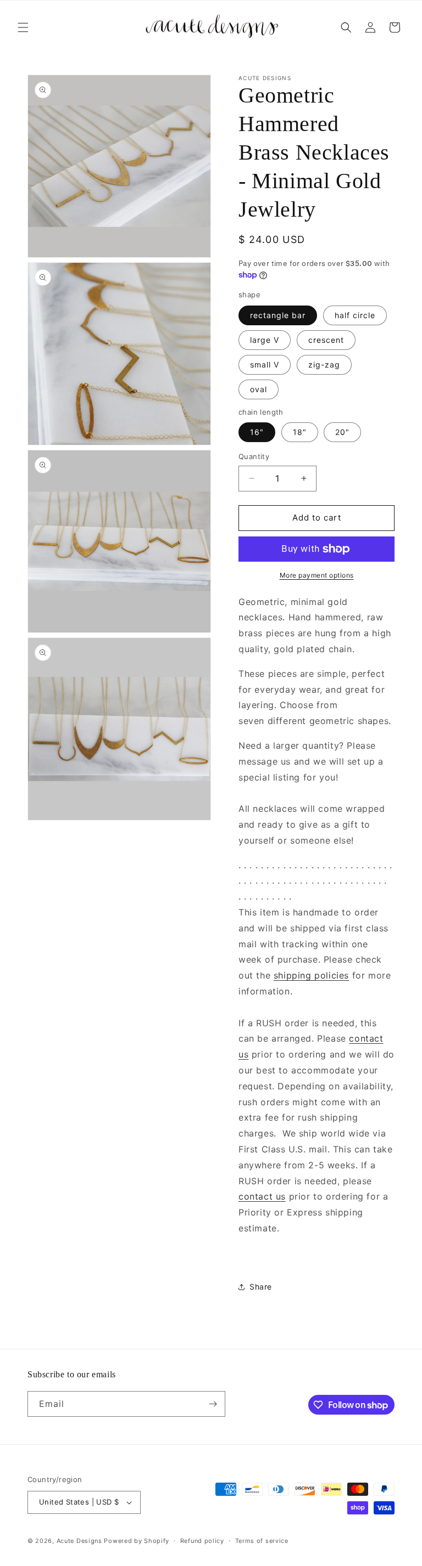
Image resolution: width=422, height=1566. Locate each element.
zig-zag (324, 364)
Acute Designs (80, 1541)
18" (300, 432)
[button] (23, 27)
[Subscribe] (213, 1404)
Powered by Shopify (136, 1541)
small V (264, 364)
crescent (326, 339)
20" (342, 432)
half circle (355, 315)
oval (258, 389)
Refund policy (202, 1541)
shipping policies (311, 975)
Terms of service (261, 1541)
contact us (262, 1196)
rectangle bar (278, 315)
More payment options (317, 575)
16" (257, 432)
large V (264, 339)
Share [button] (260, 1286)
